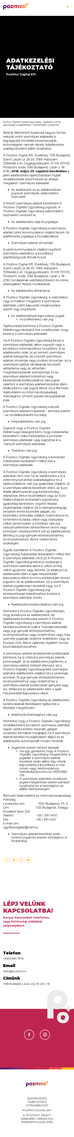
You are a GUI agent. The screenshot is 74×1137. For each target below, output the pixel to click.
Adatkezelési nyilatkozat (46, 125)
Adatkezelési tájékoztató (37, 1100)
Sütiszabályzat (37, 1105)
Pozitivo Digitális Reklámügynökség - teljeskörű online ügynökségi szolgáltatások (32, 123)
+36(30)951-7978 (13, 958)
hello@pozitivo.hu (14, 971)
